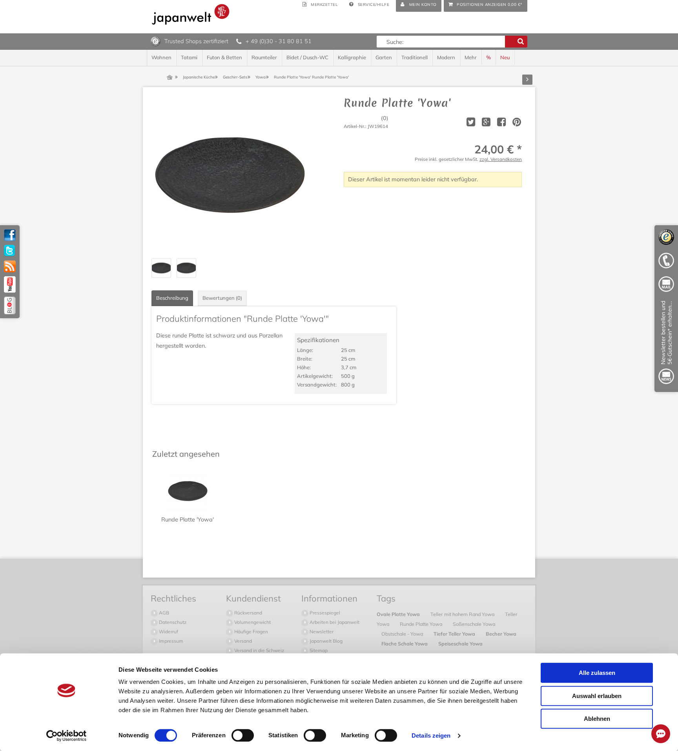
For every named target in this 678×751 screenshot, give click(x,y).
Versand (242, 641)
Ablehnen (597, 718)
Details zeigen (431, 735)
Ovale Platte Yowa (399, 614)
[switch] (242, 735)
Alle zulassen (597, 672)
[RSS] (10, 266)
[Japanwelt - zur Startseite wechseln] (190, 14)
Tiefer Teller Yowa (455, 634)
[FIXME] (666, 344)
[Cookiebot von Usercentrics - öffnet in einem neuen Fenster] (66, 736)
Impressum (170, 641)
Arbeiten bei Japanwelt (333, 622)
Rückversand (247, 613)
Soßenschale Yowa (474, 624)
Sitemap (318, 650)
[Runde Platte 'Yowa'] (229, 175)
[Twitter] (10, 251)
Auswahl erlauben (597, 696)
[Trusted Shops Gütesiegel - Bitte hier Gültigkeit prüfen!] (155, 40)
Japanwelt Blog (325, 641)
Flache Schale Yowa (405, 643)
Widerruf (168, 631)
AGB (163, 613)
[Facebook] (10, 235)
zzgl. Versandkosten (500, 159)
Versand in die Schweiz (258, 650)
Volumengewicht (252, 622)
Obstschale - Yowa (402, 634)
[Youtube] (10, 284)
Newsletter (321, 631)
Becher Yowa (501, 634)
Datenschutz (172, 622)
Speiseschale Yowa (460, 643)
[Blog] (10, 305)
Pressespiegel (324, 613)
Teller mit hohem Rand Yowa (463, 614)
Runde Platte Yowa (421, 624)
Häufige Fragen (250, 631)
